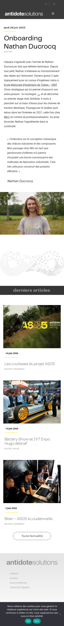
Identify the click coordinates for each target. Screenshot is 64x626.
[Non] (60, 614)
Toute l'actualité (32, 536)
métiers (14, 573)
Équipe (8, 51)
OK (28, 621)
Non (37, 621)
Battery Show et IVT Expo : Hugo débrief (28, 441)
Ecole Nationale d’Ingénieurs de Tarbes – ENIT (30, 84)
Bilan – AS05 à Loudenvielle (29, 518)
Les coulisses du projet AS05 (30, 363)
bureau (14, 578)
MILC (7, 117)
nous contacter (18, 582)
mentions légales (20, 587)
